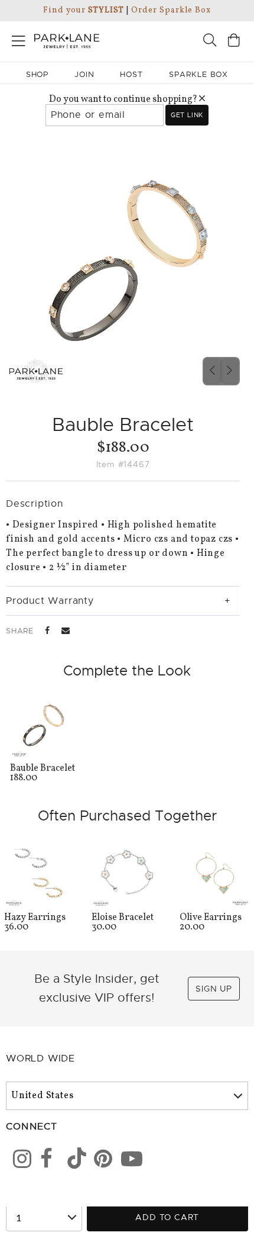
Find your (83, 10)
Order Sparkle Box (171, 10)
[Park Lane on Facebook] (45, 1161)
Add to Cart (167, 1217)
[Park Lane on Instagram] (18, 1161)
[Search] (209, 42)
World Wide (40, 1058)
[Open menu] (18, 38)
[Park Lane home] (63, 39)
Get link (187, 115)
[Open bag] (234, 42)
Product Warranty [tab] (50, 601)
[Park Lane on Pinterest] (99, 1161)
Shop (37, 74)
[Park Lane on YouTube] (126, 1161)
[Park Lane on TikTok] (72, 1161)
